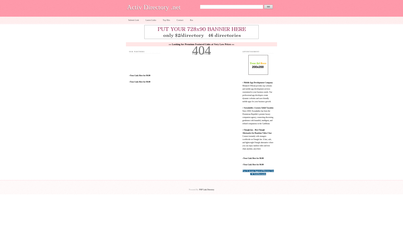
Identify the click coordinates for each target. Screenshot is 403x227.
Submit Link (133, 20)
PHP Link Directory (206, 190)
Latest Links (151, 20)
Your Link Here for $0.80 (140, 75)
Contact (180, 20)
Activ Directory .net (154, 7)
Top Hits (166, 20)
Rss (191, 20)
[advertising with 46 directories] (258, 74)
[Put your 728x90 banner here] (201, 38)
